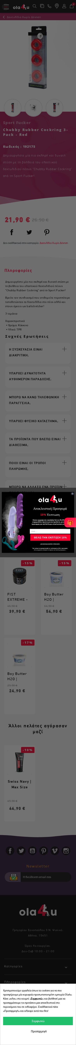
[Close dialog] (72, 494)
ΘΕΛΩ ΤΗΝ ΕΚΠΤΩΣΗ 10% (50, 537)
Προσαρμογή (39, 1031)
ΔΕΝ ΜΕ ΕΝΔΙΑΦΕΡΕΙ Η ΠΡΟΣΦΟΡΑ (50, 544)
